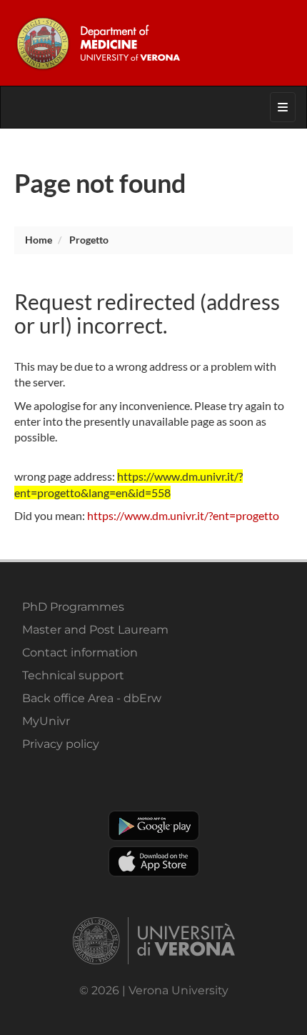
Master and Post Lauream (95, 629)
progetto (89, 240)
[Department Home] (153, 43)
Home (38, 240)
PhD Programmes (73, 607)
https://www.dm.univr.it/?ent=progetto (183, 515)
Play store (153, 825)
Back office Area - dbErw (91, 698)
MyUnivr (46, 721)
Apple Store (153, 861)
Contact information (80, 652)
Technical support (73, 675)
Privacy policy (60, 744)
